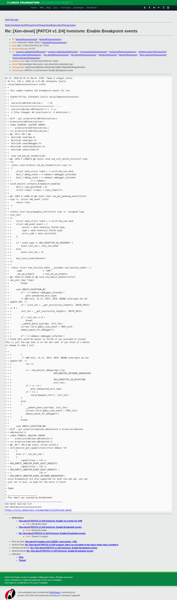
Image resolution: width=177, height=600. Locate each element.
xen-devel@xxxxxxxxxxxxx (56, 55)
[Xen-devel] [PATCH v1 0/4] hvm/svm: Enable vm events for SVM (50, 521)
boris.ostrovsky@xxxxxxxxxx (153, 55)
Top (7, 19)
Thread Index (69, 25)
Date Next (20, 25)
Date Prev (10, 25)
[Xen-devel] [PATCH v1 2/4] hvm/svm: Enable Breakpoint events (50, 527)
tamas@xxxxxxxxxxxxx (26, 39)
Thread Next (44, 25)
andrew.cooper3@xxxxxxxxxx (152, 52)
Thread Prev (32, 25)
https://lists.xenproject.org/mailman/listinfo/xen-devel (38, 510)
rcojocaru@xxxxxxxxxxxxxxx (93, 52)
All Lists (14, 19)
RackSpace (55, 592)
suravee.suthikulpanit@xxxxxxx (31, 52)
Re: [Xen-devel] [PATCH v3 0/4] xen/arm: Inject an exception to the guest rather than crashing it (71, 545)
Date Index (57, 25)
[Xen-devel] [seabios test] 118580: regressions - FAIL (51, 541)
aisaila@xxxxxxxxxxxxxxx (54, 42)
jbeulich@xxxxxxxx (108, 55)
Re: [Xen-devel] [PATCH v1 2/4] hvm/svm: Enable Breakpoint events (52, 533)
